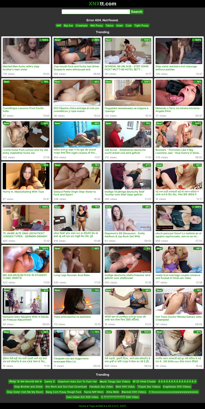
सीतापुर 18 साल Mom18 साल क (25, 381)
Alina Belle (112, 391)
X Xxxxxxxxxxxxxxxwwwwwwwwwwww (173, 391)
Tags (92, 406)
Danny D (50, 381)
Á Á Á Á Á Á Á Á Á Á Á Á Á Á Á (177, 381)
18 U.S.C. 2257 (117, 406)
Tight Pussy (141, 25)
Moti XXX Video (125, 386)
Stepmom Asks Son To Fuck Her (77, 381)
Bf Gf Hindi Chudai (144, 381)
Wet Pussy (96, 25)
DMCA (101, 406)
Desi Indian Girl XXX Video (82, 397)
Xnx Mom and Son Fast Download (66, 386)
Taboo (109, 25)
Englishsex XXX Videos (177, 386)
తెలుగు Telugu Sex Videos (115, 381)
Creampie (81, 25)
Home (82, 406)
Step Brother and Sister (28, 386)
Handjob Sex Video (101, 386)
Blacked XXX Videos (134, 391)
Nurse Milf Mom (93, 391)
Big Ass (68, 25)
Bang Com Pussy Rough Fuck (63, 391)
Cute (128, 25)
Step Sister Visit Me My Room (25, 391)
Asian (119, 25)
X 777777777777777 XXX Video (120, 397)
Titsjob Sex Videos (149, 386)
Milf (59, 25)
